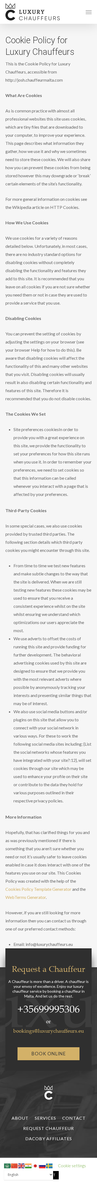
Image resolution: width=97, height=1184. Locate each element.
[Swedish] (49, 1165)
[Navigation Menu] (89, 12)
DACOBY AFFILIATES (48, 1138)
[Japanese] (35, 1165)
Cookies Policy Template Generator (38, 889)
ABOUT (20, 1117)
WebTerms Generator (25, 897)
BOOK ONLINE (49, 1053)
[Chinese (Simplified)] (14, 1165)
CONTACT (74, 1117)
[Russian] (42, 1165)
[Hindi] (28, 1165)
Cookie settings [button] (72, 1165)
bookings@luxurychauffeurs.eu (48, 1031)
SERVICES (45, 1117)
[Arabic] (7, 1165)
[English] (21, 1165)
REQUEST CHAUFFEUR (48, 1128)
